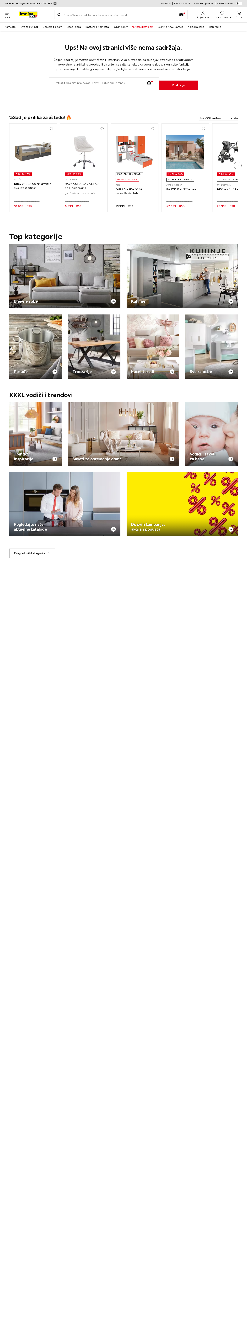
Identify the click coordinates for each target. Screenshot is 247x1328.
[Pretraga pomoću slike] (181, 14)
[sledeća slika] (238, 165)
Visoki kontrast (226, 3)
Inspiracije (215, 27)
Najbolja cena (196, 27)
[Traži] (59, 14)
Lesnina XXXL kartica (170, 27)
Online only (121, 27)
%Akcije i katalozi (142, 27)
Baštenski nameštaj (97, 27)
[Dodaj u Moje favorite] (51, 129)
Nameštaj (10, 27)
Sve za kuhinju (29, 27)
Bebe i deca (74, 27)
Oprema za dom (52, 27)
